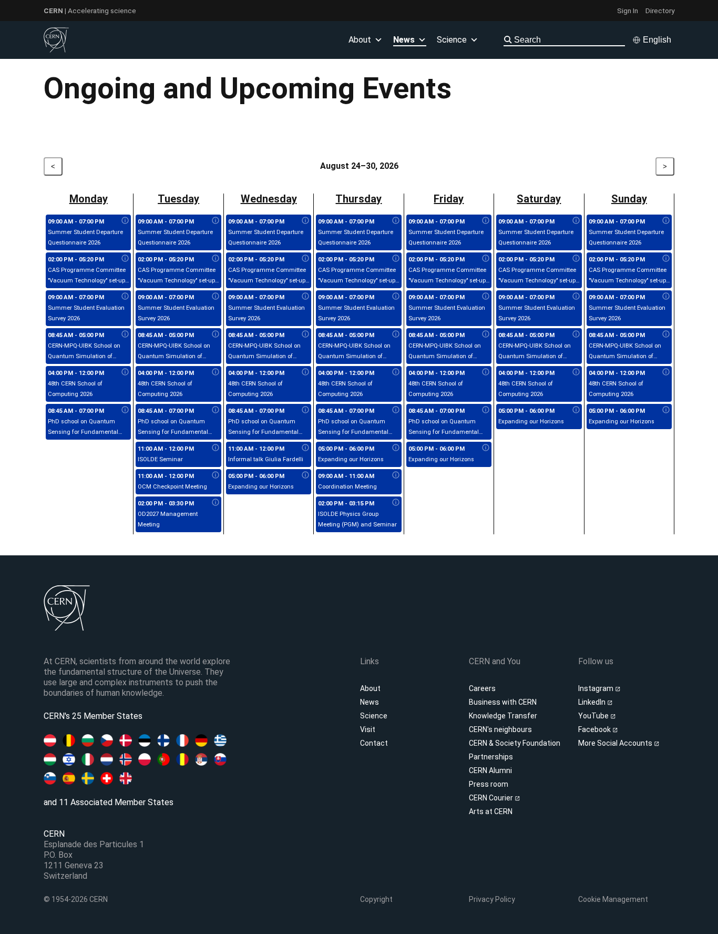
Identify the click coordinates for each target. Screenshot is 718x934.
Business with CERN (503, 702)
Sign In (627, 10)
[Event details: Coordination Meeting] (396, 475)
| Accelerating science (90, 10)
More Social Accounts (616, 743)
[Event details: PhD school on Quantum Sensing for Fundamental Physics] (125, 410)
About (370, 688)
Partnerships (491, 757)
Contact (374, 743)
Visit (367, 729)
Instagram (596, 688)
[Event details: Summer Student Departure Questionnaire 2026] (125, 221)
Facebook (595, 729)
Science (452, 40)
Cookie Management (613, 899)
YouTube (594, 716)
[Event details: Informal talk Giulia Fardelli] (305, 448)
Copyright (376, 899)
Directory (659, 10)
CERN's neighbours (500, 729)
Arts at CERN (490, 811)
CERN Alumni (490, 770)
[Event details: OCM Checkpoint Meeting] (215, 475)
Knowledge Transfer (503, 716)
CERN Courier (492, 798)
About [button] (359, 40)
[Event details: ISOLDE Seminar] (215, 448)
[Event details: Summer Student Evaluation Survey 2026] (125, 296)
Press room (488, 784)
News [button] (404, 40)
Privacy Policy (492, 899)
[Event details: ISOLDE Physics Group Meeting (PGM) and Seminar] (396, 503)
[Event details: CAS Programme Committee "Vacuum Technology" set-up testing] (125, 258)
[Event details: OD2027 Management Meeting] (215, 503)
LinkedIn (592, 702)
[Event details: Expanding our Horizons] (305, 475)
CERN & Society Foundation (514, 743)
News (369, 702)
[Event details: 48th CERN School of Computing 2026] (125, 372)
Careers (482, 688)
